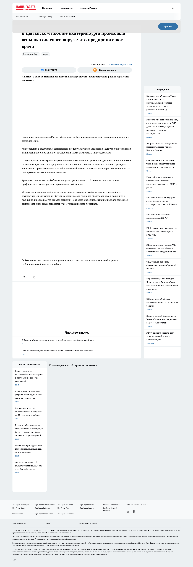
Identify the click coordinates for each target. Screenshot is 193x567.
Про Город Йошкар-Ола (111, 505)
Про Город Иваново (87, 505)
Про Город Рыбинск (42, 508)
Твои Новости (17, 514)
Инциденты (66, 8)
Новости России (88, 8)
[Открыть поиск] (173, 7)
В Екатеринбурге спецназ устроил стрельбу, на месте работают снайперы (58, 341)
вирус (46, 54)
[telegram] (34, 277)
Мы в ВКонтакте (67, 16)
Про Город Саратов (87, 508)
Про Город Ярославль (66, 505)
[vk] (25, 277)
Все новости (22, 16)
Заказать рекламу (43, 16)
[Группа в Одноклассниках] (104, 70)
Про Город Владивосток (44, 514)
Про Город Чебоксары (20, 505)
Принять (168, 26)
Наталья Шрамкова (120, 64)
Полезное (47, 8)
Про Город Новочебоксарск (45, 505)
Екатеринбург (30, 54)
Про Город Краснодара (66, 514)
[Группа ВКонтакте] (49, 70)
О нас (48, 524)
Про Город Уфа (63, 508)
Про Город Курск (18, 508)
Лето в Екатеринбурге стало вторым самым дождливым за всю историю (57, 352)
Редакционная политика (88, 524)
